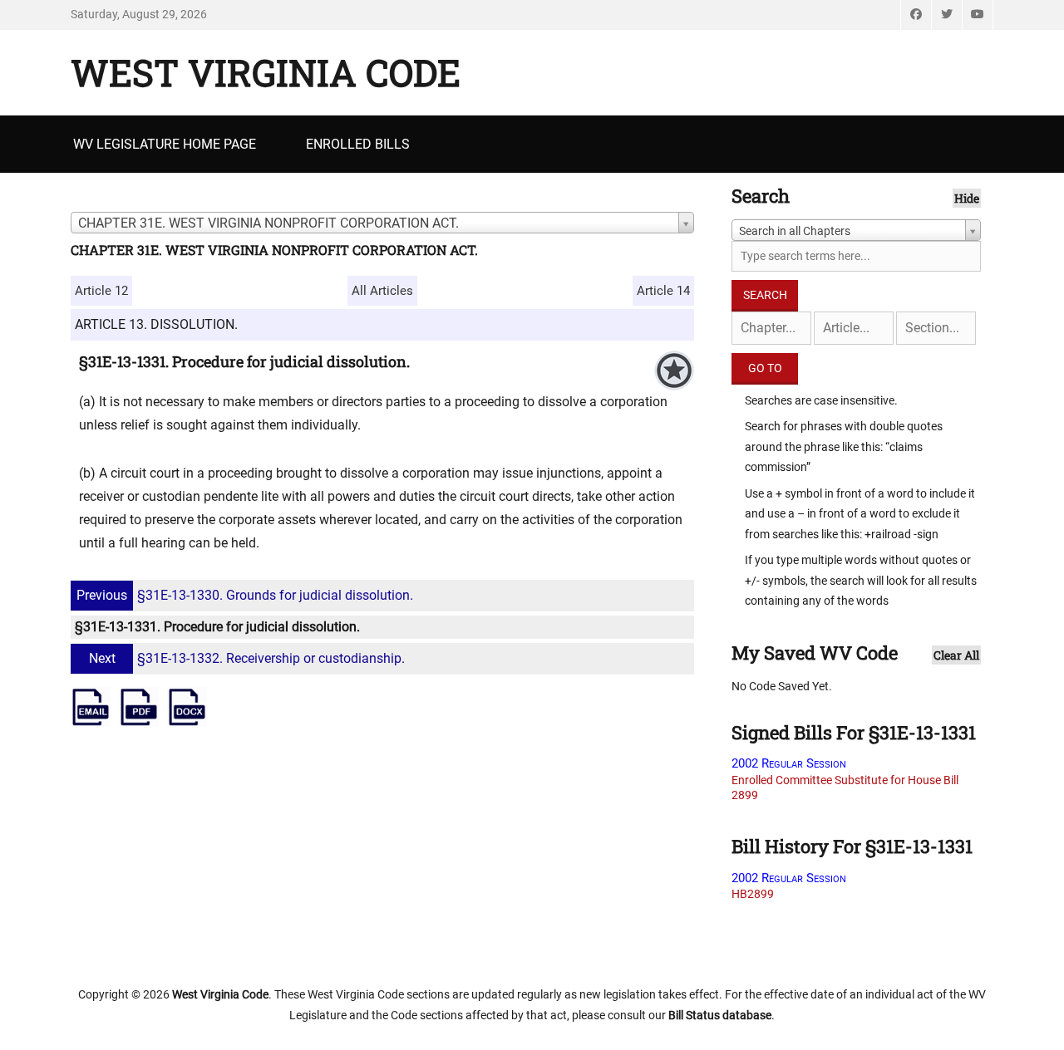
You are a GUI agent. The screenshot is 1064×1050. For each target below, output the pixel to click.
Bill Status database (719, 1015)
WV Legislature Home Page (164, 144)
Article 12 (101, 290)
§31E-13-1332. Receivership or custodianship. (247, 658)
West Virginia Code (266, 72)
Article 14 (663, 290)
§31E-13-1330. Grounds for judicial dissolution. (244, 595)
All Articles (382, 290)
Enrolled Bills (358, 144)
